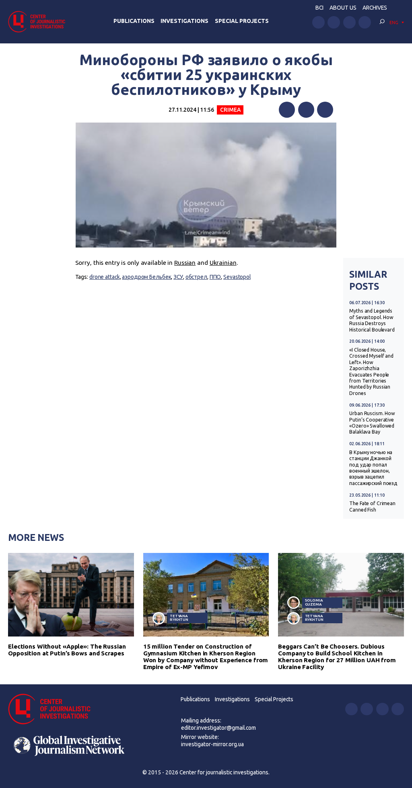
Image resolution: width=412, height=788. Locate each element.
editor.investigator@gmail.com (218, 728)
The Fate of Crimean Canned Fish (372, 506)
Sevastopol (237, 277)
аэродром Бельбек (146, 277)
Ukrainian (223, 262)
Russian (185, 262)
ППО (215, 277)
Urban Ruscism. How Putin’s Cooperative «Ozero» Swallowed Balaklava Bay (372, 422)
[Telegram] (325, 110)
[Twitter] (306, 110)
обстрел (196, 277)
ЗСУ (178, 277)
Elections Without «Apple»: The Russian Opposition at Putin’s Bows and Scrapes (67, 650)
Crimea (230, 109)
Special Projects (242, 21)
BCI (319, 7)
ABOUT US (343, 7)
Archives (375, 7)
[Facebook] (287, 110)
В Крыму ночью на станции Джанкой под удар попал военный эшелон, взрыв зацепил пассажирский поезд (373, 468)
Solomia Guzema (314, 602)
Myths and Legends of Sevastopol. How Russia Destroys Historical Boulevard (372, 320)
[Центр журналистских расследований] (39, 21)
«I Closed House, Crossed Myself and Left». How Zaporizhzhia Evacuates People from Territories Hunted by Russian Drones (371, 371)
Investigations (184, 21)
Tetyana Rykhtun (179, 618)
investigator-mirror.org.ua (212, 744)
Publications (133, 21)
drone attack (104, 277)
